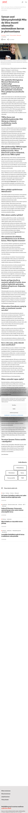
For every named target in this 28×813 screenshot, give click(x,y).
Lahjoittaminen (5, 796)
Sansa (22, 473)
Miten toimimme (5, 790)
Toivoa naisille (11, 478)
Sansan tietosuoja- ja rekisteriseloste (16, 415)
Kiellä (14, 408)
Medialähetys (20, 467)
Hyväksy (14, 405)
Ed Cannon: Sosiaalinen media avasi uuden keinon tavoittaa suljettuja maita (13, 496)
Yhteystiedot (5, 799)
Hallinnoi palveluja (14, 412)
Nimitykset (12, 473)
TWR (22, 478)
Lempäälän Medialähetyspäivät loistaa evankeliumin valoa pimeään (12, 535)
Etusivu (2, 7)
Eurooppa (7, 7)
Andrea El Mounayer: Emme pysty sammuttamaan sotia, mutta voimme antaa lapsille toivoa (12, 510)
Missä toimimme (5, 793)
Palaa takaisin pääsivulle (10, 488)
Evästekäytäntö (7, 415)
